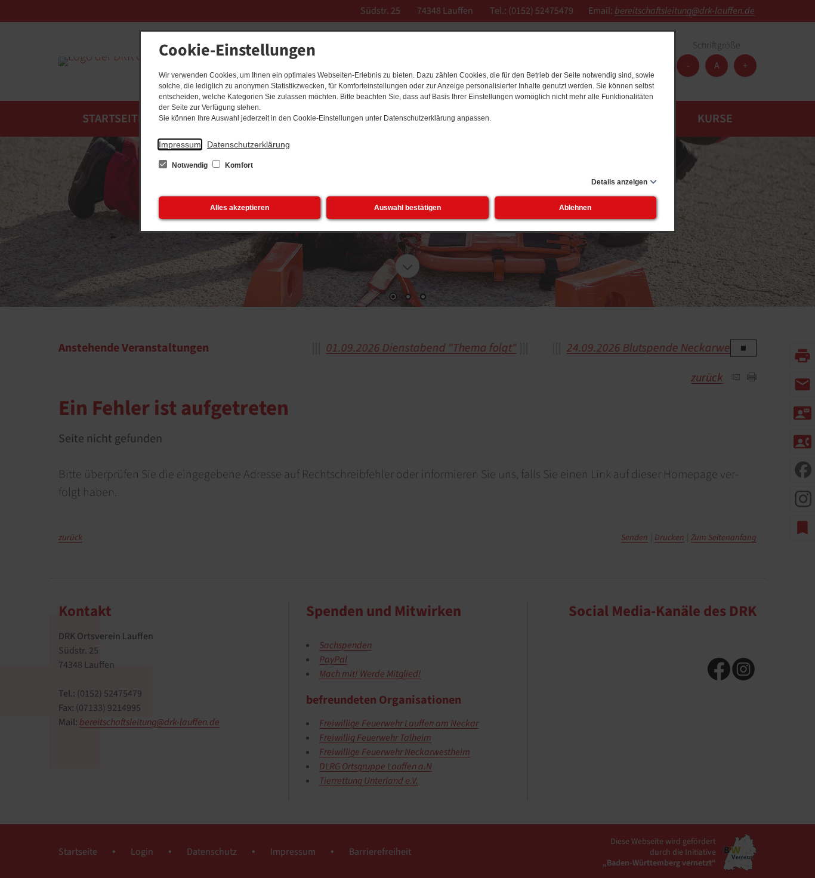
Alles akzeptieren (239, 208)
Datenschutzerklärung (248, 144)
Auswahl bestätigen (407, 208)
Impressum (180, 144)
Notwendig (189, 165)
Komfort (238, 165)
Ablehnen (575, 208)
